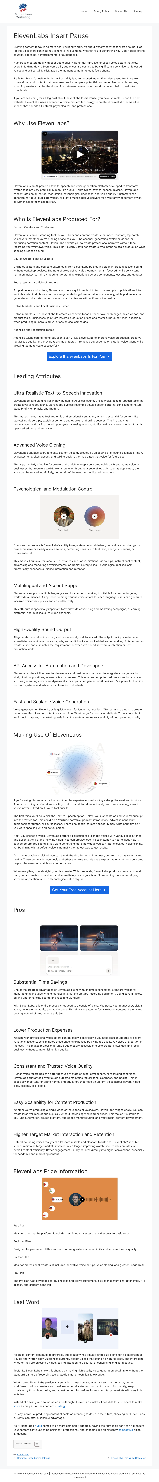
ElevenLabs (23, 1454)
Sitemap (137, 11)
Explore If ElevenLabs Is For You (77, 356)
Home (84, 11)
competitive (125, 1429)
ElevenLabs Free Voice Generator (128, 1458)
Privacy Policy (101, 11)
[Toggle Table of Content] (35, 1444)
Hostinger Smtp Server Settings (33, 1458)
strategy (60, 1406)
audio (38, 1425)
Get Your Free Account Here (77, 890)
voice (17, 1406)
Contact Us (121, 11)
